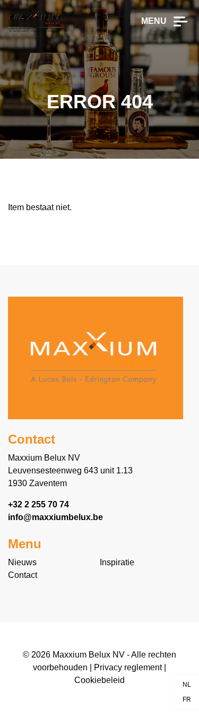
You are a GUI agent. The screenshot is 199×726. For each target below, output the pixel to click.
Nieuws (22, 562)
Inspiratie (117, 562)
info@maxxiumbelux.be (55, 517)
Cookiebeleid (99, 680)
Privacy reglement (128, 667)
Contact (22, 575)
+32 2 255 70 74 (38, 504)
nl (187, 684)
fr (187, 699)
